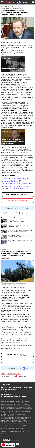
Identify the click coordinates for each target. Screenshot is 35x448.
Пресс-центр (27, 387)
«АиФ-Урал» (4, 39)
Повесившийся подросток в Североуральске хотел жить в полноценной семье (17, 183)
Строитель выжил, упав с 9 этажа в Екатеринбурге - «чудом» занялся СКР (15, 187)
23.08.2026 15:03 (5, 250)
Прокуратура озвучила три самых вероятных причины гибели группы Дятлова (19, 220)
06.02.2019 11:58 (5, 6)
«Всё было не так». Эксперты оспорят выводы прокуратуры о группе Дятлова (16, 179)
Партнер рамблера (15, 440)
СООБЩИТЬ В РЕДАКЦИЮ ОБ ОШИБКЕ (13, 396)
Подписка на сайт (15, 387)
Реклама (4, 387)
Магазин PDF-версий (8, 389)
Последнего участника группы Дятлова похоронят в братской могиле (18, 236)
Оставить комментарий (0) (17, 200)
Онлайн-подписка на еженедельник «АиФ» (16, 392)
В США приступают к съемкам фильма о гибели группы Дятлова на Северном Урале (20, 231)
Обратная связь (6, 394)
